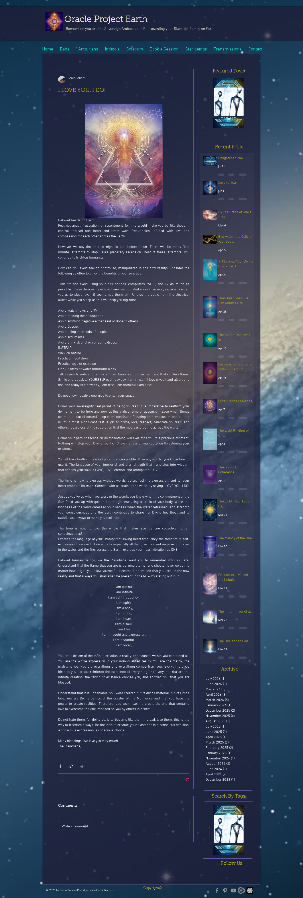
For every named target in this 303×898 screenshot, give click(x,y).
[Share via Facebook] (60, 766)
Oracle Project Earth (106, 19)
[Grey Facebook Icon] (217, 890)
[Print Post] (82, 766)
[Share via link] (71, 766)
